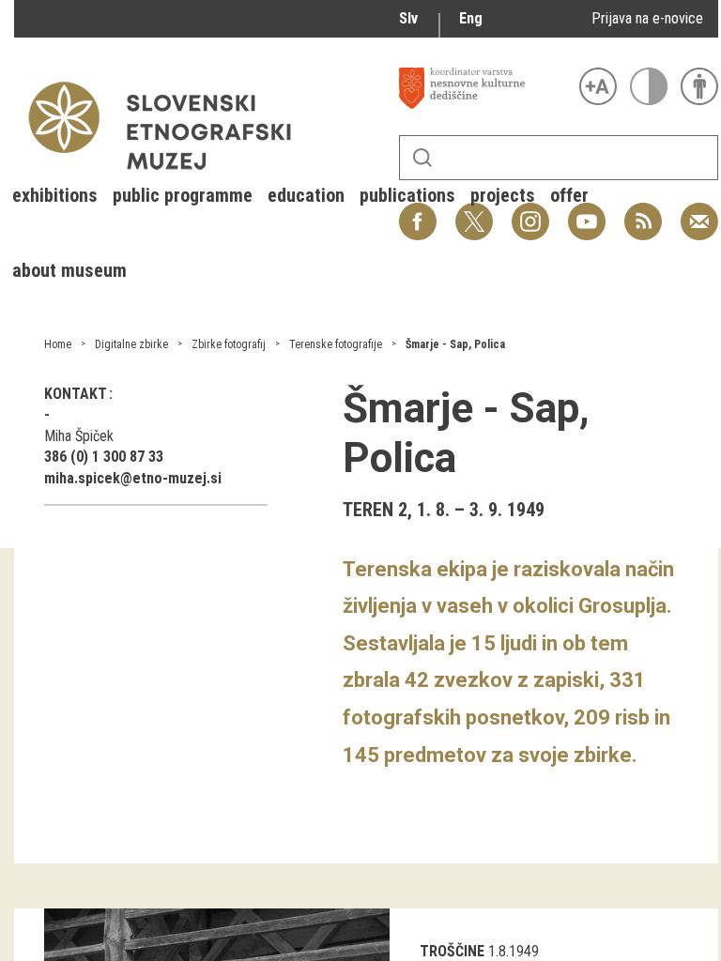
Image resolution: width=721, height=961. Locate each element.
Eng (471, 18)
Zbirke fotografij (229, 344)
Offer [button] (569, 195)
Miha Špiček (79, 436)
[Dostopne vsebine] (699, 86)
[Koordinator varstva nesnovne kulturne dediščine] (484, 88)
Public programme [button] (183, 195)
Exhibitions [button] (55, 195)
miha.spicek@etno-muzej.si (133, 478)
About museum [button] (69, 270)
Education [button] (306, 195)
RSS (638, 212)
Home (57, 344)
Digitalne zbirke (131, 344)
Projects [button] (502, 195)
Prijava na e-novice (647, 18)
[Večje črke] (598, 86)
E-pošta (699, 212)
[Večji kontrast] (648, 86)
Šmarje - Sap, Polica (455, 344)
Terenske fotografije (335, 344)
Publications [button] (407, 195)
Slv (408, 18)
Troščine (452, 951)
